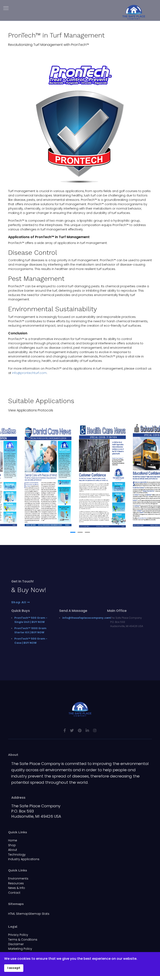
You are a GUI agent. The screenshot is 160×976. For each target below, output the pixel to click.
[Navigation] (6, 8)
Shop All (19, 602)
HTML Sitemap (18, 914)
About (12, 850)
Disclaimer (16, 944)
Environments (18, 878)
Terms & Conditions (22, 939)
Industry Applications (23, 859)
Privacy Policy (18, 935)
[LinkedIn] (87, 730)
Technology (17, 854)
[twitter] (72, 730)
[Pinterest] (79, 730)
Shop (12, 845)
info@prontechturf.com (29, 373)
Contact (14, 893)
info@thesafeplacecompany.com (86, 618)
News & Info (16, 888)
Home (12, 840)
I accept (13, 968)
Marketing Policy (20, 949)
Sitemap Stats (39, 914)
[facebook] (65, 730)
